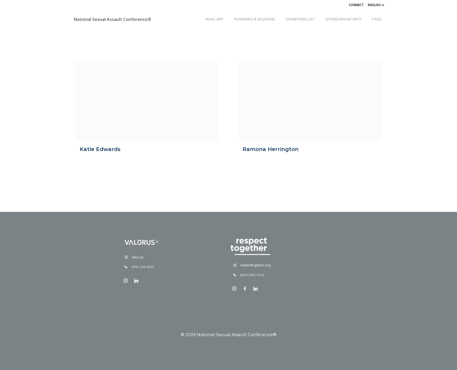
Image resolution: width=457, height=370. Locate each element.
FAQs (377, 19)
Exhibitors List (300, 19)
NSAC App (214, 19)
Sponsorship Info (343, 19)
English (374, 5)
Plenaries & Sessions (254, 19)
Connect (356, 5)
